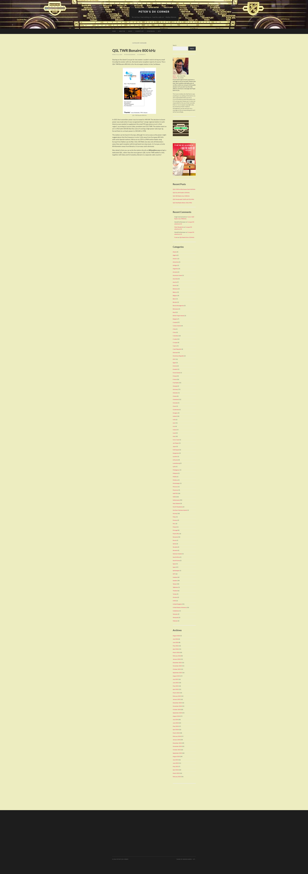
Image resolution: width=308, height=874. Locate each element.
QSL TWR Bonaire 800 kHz (134, 50)
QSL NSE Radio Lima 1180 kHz (181, 196)
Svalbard (175, 577)
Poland (175, 527)
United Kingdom (177, 604)
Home (114, 31)
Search (174, 45)
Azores (175, 285)
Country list (139, 31)
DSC (174, 359)
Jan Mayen (176, 443)
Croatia (175, 339)
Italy (174, 436)
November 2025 (177, 666)
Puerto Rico (176, 533)
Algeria (175, 255)
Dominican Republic (178, 356)
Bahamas (175, 289)
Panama (175, 520)
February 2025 (177, 696)
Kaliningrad (176, 449)
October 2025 (177, 669)
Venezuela (175, 617)
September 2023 (177, 753)
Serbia (174, 543)
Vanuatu (175, 614)
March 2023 (176, 773)
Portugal (175, 530)
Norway (175, 513)
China (174, 332)
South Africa (176, 557)
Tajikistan (175, 587)
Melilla (175, 476)
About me (122, 31)
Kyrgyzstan (176, 453)
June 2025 (176, 682)
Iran (174, 426)
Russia (174, 540)
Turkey (175, 594)
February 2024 (177, 736)
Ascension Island (177, 275)
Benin (174, 299)
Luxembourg (176, 463)
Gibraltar (175, 393)
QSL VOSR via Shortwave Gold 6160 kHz (184, 189)
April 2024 (176, 729)
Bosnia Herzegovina (178, 305)
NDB (174, 497)
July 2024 (175, 719)
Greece (175, 396)
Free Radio (176, 382)
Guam (174, 406)
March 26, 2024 (117, 54)
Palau (174, 517)
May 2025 (175, 686)
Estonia (175, 366)
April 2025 (176, 689)
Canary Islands (177, 325)
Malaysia (175, 473)
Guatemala (176, 409)
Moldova (175, 480)
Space (174, 564)
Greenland (176, 399)
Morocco (175, 486)
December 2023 (177, 743)
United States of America (179, 607)
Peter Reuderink (129, 54)
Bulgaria (175, 319)
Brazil (174, 312)
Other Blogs (151, 31)
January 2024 (176, 739)
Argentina (175, 268)
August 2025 (176, 676)
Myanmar (175, 490)
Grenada (175, 403)
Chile (174, 329)
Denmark (175, 352)
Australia (175, 278)
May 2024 (175, 726)
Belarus (175, 292)
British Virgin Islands (178, 315)
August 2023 (176, 756)
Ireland (175, 429)
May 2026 (175, 646)
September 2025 (177, 672)
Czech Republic (177, 349)
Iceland (175, 416)
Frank (176, 237)
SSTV (159, 31)
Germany (175, 389)
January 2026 (176, 659)
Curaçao (175, 342)
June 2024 (176, 723)
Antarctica (176, 262)
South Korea (176, 560)
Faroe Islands (176, 372)
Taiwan (175, 584)
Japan (174, 446)
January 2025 (176, 699)
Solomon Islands (177, 553)
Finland (175, 376)
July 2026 (175, 639)
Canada (175, 322)
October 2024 (177, 709)
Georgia (175, 386)
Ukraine (175, 597)
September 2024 (177, 713)
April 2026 (176, 649)
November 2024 (177, 706)
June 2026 (176, 642)
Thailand (175, 590)
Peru (174, 523)
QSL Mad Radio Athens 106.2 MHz (182, 202)
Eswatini (175, 369)
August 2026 (176, 635)
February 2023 (177, 776)
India (174, 419)
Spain (174, 567)
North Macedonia (178, 507)
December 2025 (177, 662)
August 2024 (176, 716)
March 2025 (176, 692)
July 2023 (175, 760)
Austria (175, 282)
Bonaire (175, 302)
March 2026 (176, 652)
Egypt (174, 362)
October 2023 (177, 749)
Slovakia (175, 547)
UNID (174, 600)
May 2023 (175, 766)
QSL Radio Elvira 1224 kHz (187, 237)
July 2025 (175, 679)
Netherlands (176, 500)
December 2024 (177, 702)
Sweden (175, 580)
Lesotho (175, 456)
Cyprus (175, 346)
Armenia (175, 272)
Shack (130, 31)
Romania (175, 537)
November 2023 (177, 746)
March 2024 (176, 733)
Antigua (175, 265)
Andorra (175, 258)
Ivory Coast (176, 439)
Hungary (175, 413)
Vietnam (175, 621)
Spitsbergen (176, 570)
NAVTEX (175, 493)
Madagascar (176, 470)
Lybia (174, 466)
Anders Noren (187, 859)
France (175, 379)
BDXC (174, 76)
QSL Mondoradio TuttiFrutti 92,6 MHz (183, 199)
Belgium (175, 295)
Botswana (175, 309)
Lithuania (175, 460)
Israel (174, 433)
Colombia (175, 335)
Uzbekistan (176, 611)
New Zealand (176, 503)
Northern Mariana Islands (180, 510)
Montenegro (176, 483)
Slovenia (175, 550)
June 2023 (176, 763)
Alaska (174, 252)
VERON (175, 78)
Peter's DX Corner (154, 11)
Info (174, 423)
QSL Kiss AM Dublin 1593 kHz (181, 192)
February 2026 (177, 656)
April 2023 (176, 770)
